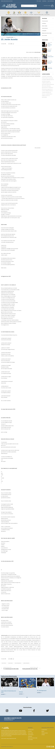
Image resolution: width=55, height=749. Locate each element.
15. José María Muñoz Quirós (43, 690)
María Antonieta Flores (50, 45)
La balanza (44, 23)
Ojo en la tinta (44, 35)
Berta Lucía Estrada (50, 63)
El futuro (3, 692)
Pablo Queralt (50, 56)
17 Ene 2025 (50, 49)
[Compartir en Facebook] (9, 44)
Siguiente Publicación (30, 668)
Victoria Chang (49, 51)
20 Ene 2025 (50, 42)
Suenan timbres (45, 28)
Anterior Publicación (11, 668)
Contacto (39, 1)
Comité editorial (44, 729)
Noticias (45, 1)
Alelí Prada (50, 68)
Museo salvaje (44, 25)
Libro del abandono (18, 663)
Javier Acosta (10, 663)
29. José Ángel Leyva (23, 690)
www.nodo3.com (10, 746)
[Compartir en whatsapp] (13, 44)
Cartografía (44, 30)
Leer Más (3, 694)
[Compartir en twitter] (11, 44)
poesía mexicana (26, 663)
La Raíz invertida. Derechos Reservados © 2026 (8, 738)
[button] (26, 697)
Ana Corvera (4, 663)
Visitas (13, 37)
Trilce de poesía (45, 21)
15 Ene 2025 (50, 60)
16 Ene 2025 (50, 55)
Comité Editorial (51, 1)
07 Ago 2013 (8, 37)
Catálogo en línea (45, 733)
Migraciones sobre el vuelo (47, 33)
